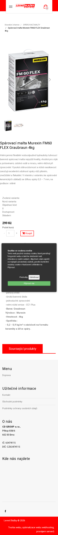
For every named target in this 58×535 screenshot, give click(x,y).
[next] (49, 79)
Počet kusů (8, 227)
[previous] (8, 79)
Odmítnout (34, 277)
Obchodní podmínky (12, 401)
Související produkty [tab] (22, 349)
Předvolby (23, 277)
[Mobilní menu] (10, 6)
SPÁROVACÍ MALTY (31, 25)
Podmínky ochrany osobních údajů (19, 408)
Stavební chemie (12, 25)
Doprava (6, 375)
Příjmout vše (29, 283)
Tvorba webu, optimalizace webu (24, 527)
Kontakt (6, 395)
